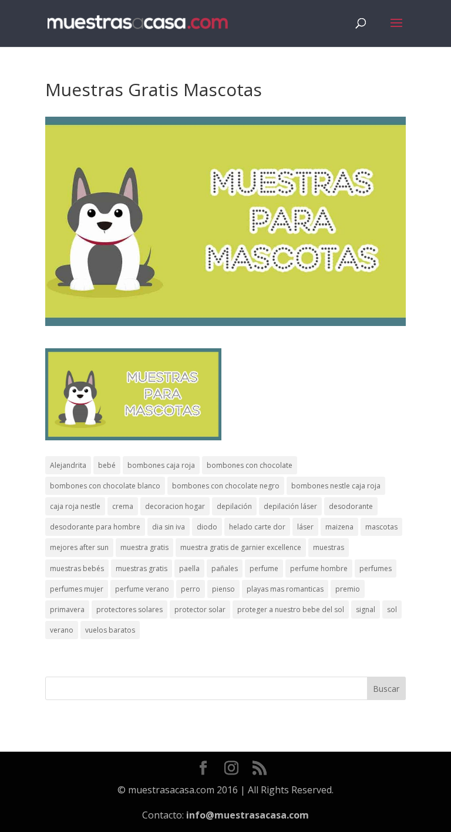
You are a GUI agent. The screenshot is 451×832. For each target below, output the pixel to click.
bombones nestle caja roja (336, 486)
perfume (264, 568)
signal (365, 609)
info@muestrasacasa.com (247, 815)
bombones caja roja (161, 465)
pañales (224, 568)
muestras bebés (77, 568)
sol (392, 609)
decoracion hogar (175, 506)
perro (190, 589)
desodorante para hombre (95, 527)
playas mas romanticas (285, 589)
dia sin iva (168, 527)
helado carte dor (257, 527)
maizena (339, 527)
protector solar (200, 609)
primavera (67, 609)
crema (122, 506)
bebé (107, 465)
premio (347, 589)
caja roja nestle (75, 506)
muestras (328, 547)
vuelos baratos (110, 630)
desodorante (351, 506)
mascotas (381, 527)
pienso (223, 589)
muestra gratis (144, 547)
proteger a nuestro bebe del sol (290, 609)
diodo (207, 527)
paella (189, 568)
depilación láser (290, 506)
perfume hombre (319, 568)
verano (61, 630)
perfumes (375, 568)
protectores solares (129, 609)
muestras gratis (141, 568)
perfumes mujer (76, 589)
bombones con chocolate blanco (105, 486)
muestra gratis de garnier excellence (240, 547)
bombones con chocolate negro (226, 486)
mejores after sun (79, 547)
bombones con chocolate (249, 465)
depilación (234, 506)
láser (305, 527)
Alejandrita (68, 465)
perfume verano (142, 589)
